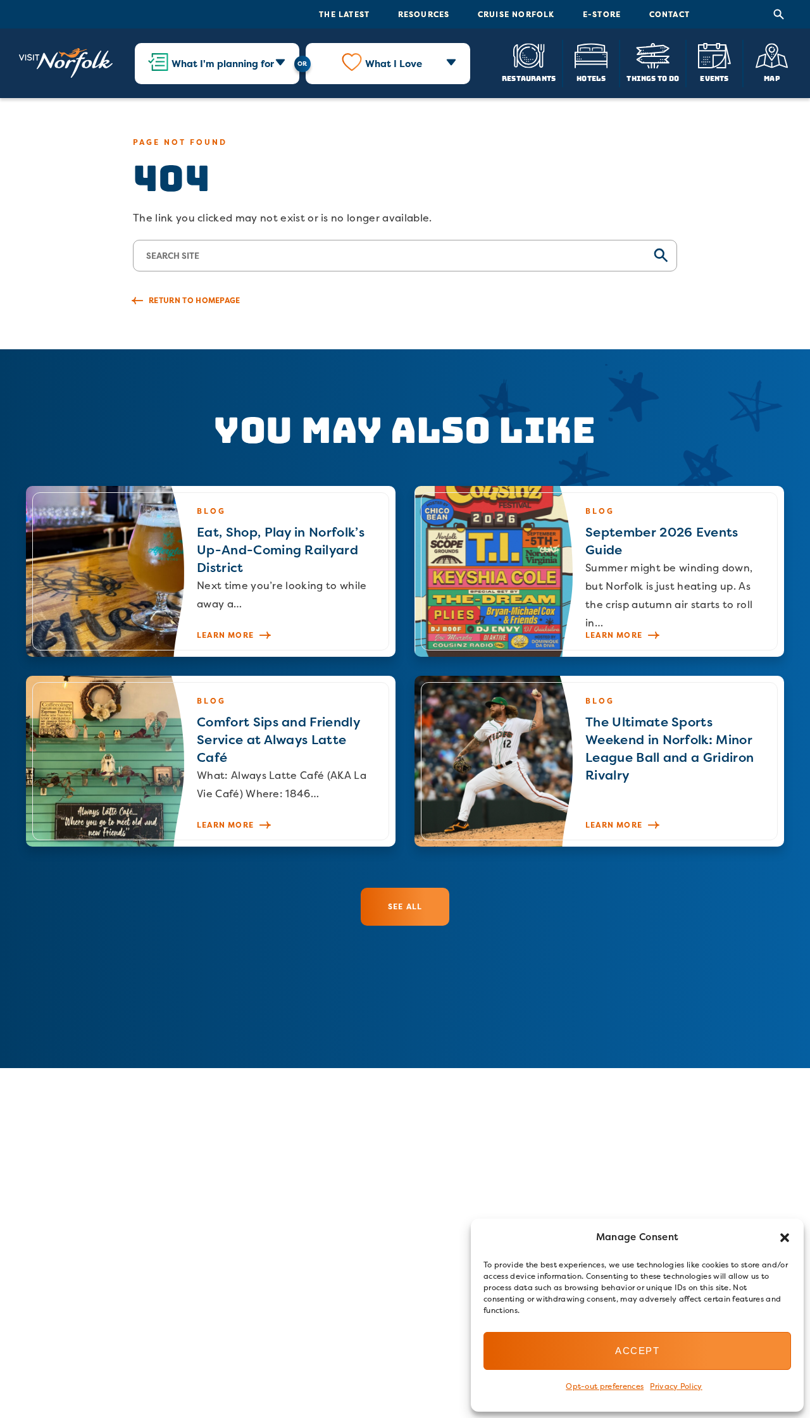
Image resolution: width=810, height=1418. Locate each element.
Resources (424, 14)
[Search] (779, 14)
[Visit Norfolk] (66, 63)
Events (714, 78)
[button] (784, 1237)
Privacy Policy (676, 1386)
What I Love (393, 63)
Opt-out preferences (605, 1386)
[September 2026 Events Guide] (599, 571)
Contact (669, 14)
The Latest (344, 14)
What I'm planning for (222, 63)
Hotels (591, 78)
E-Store (602, 14)
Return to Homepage (194, 300)
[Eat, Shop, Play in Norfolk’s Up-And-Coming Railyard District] (211, 571)
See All (405, 906)
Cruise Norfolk (516, 14)
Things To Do (652, 78)
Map (772, 78)
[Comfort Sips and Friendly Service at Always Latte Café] (211, 761)
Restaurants (529, 78)
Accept (637, 1350)
